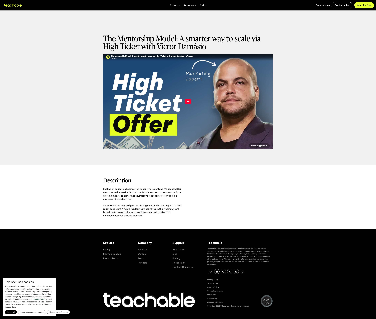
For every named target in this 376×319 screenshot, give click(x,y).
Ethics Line (211, 295)
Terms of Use (212, 283)
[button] (175, 5)
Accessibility (212, 298)
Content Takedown (215, 302)
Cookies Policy (213, 287)
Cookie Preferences (215, 291)
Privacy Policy (212, 279)
